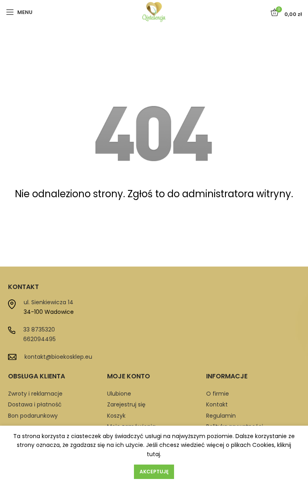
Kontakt (217, 404)
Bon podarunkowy (33, 416)
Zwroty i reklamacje (35, 394)
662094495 (39, 339)
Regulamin (221, 416)
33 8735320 (39, 329)
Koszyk (116, 416)
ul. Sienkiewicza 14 (48, 302)
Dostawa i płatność (35, 404)
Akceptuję (154, 471)
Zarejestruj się (126, 404)
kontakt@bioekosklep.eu (58, 357)
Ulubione (119, 394)
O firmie (217, 394)
